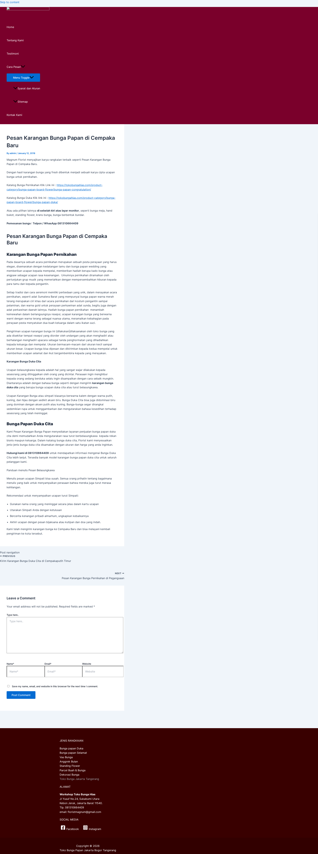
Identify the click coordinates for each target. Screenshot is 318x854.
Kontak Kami (14, 115)
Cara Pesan (14, 66)
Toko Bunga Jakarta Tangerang (79, 779)
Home (10, 27)
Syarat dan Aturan (29, 88)
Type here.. (13, 614)
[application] (23, 66)
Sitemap (23, 101)
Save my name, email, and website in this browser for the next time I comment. (55, 686)
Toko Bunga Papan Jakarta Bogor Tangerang (88, 850)
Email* (48, 663)
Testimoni (13, 53)
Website (86, 663)
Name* (10, 663)
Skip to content (9, 2)
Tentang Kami (15, 40)
